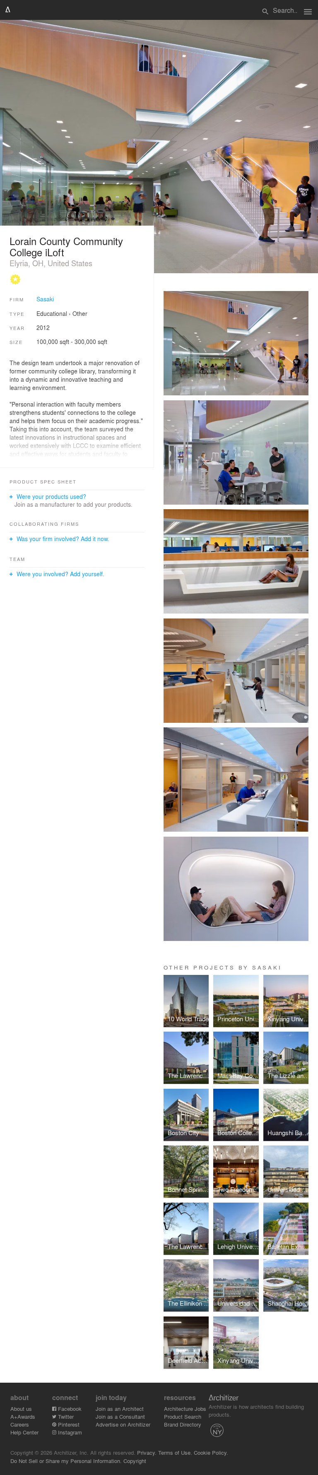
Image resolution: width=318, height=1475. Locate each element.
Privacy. (147, 1452)
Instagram (69, 1432)
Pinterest (68, 1424)
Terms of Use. (175, 1452)
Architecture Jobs (185, 1408)
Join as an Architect (120, 1408)
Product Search (182, 1416)
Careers (19, 1424)
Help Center (24, 1432)
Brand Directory (182, 1424)
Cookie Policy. (211, 1452)
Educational (51, 313)
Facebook (69, 1408)
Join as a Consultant (120, 1416)
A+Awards (22, 1416)
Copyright (134, 1461)
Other (79, 313)
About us (21, 1408)
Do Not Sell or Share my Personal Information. (66, 1461)
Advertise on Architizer (123, 1424)
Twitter (65, 1416)
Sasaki (45, 299)
